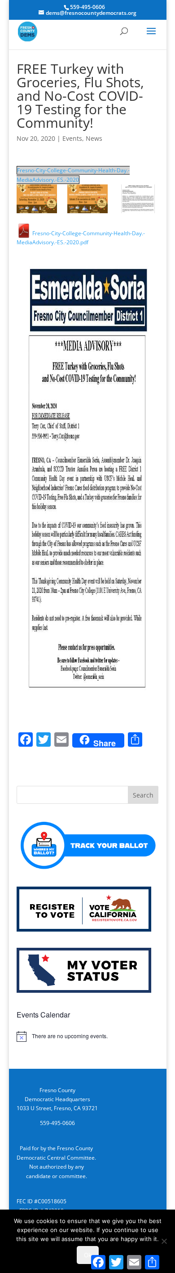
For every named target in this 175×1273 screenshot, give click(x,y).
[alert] (87, 1036)
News (94, 138)
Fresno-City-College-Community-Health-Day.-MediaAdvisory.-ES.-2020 (73, 174)
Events (72, 138)
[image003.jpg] (138, 198)
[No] (163, 1241)
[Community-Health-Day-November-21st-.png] (37, 198)
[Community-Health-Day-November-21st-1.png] (87, 198)
